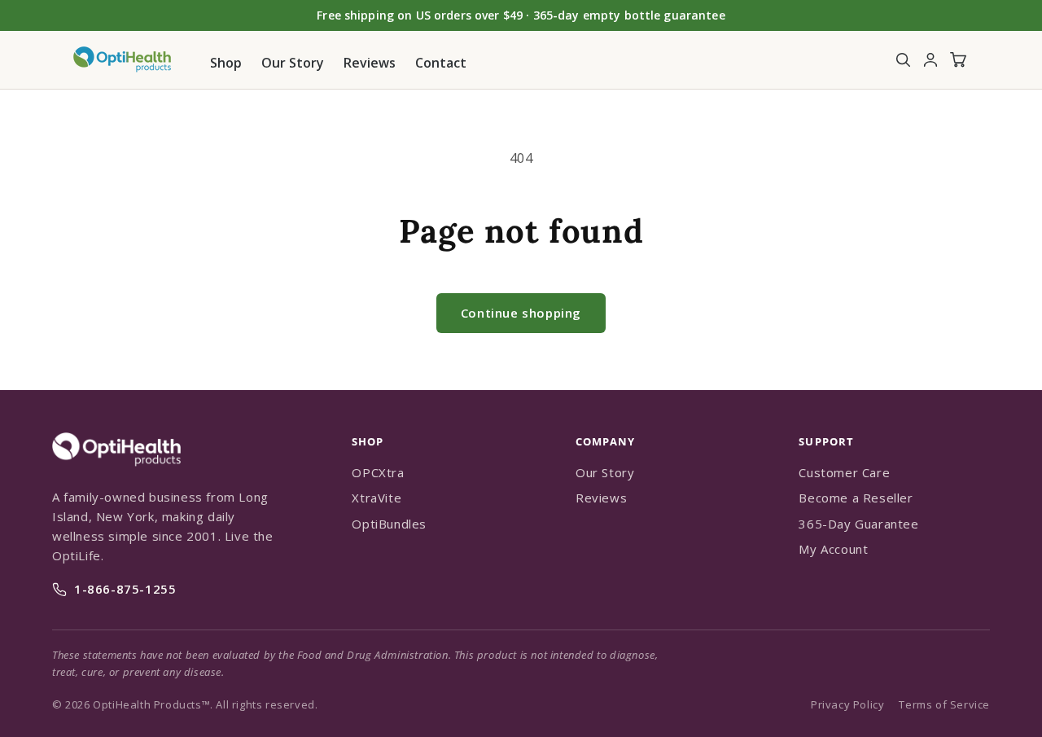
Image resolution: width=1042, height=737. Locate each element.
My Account (833, 549)
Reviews (601, 497)
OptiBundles (389, 523)
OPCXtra (378, 472)
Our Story (605, 472)
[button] (903, 59)
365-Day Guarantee (858, 523)
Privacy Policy (847, 704)
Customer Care (844, 472)
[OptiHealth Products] (116, 475)
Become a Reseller (856, 497)
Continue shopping (521, 313)
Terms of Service (944, 704)
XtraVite (376, 497)
